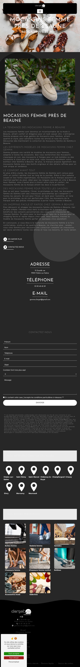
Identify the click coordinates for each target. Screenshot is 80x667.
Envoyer (40, 403)
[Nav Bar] (40, 11)
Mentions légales (47, 663)
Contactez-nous (16, 247)
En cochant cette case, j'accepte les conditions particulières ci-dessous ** (34, 397)
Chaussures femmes (23, 632)
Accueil (23, 630)
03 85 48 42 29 (40, 286)
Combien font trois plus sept (14, 370)
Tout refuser (14, 658)
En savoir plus (15, 239)
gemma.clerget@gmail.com (40, 299)
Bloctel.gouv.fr (9, 432)
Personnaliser (14, 662)
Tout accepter (13, 654)
